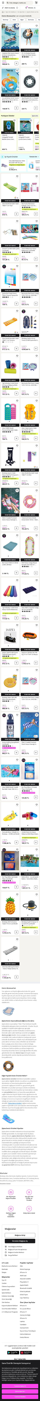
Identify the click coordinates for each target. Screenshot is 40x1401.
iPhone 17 (23, 1312)
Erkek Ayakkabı (25, 1291)
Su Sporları (21, 12)
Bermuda (31, 20)
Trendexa (16, 1178)
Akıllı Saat (23, 1276)
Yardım (4, 1283)
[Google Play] (13, 1353)
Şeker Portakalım (18, 1181)
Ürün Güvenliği (7, 1299)
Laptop (22, 1321)
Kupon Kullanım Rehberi (10, 1306)
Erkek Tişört (24, 1295)
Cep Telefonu (24, 1298)
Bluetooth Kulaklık (26, 1288)
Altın (21, 1266)
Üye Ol (4, 1280)
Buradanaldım (4, 1178)
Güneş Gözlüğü (25, 1315)
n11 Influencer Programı (10, 1312)
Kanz (11, 1178)
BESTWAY (27, 1181)
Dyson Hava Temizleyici (28, 1331)
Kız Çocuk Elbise (25, 1309)
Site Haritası (6, 1302)
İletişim (4, 1272)
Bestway (5, 20)
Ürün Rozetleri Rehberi (9, 1309)
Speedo (23, 1176)
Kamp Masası (24, 1337)
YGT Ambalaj (30, 1178)
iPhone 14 (23, 1272)
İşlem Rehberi (6, 1293)
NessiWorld (3, 1181)
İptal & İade (5, 1290)
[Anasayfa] (3, 12)
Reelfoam (23, 1178)
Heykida (18, 1176)
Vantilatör (23, 1325)
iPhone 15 (23, 1306)
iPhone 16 (23, 1318)
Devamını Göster (5, 1184)
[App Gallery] (26, 1353)
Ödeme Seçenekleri (8, 1286)
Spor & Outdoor (11, 12)
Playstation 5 (24, 1282)
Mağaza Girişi (20, 1235)
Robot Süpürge (25, 1269)
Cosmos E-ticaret (32, 1176)
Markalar (5, 1269)
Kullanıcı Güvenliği (8, 1296)
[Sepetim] (36, 3)
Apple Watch (24, 1285)
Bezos (37, 1178)
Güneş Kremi (24, 1328)
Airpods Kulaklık (25, 1279)
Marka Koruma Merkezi (9, 1266)
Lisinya (10, 1181)
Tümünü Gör (33, 157)
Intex (14, 20)
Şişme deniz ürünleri (15, 1103)
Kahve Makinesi (25, 1334)
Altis (31, 1181)
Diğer (22, 20)
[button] (9, 286)
